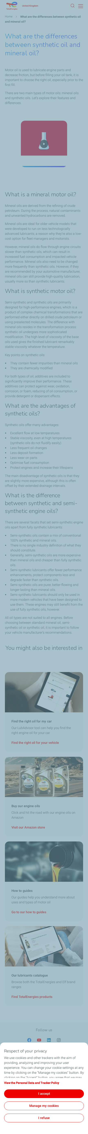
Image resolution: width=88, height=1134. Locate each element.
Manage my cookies (44, 1106)
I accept (44, 1094)
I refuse (44, 1118)
